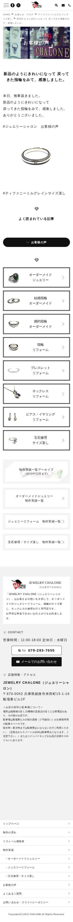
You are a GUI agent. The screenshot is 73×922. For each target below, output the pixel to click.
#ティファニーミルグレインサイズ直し (34, 193)
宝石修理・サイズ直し (34, 542)
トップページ (11, 823)
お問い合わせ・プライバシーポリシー (25, 902)
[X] (20, 5)
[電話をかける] (70, 5)
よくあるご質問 (12, 893)
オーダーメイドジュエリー (36, 498)
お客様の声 (9, 885)
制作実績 (8, 850)
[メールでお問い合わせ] (63, 5)
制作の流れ (9, 832)
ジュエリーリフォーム (34, 521)
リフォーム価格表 (14, 841)
